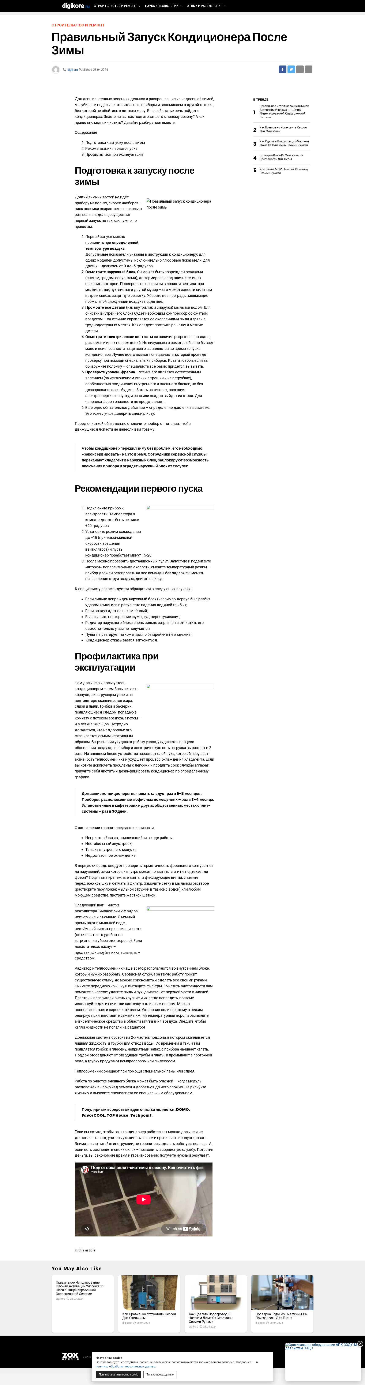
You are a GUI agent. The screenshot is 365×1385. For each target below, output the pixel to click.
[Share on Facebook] (282, 69)
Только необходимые (160, 1374)
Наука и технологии (161, 6)
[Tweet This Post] (291, 69)
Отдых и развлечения (204, 6)
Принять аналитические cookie (118, 1374)
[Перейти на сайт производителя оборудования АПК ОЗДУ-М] (323, 1362)
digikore (72, 69)
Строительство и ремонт (115, 6)
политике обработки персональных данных (126, 1366)
